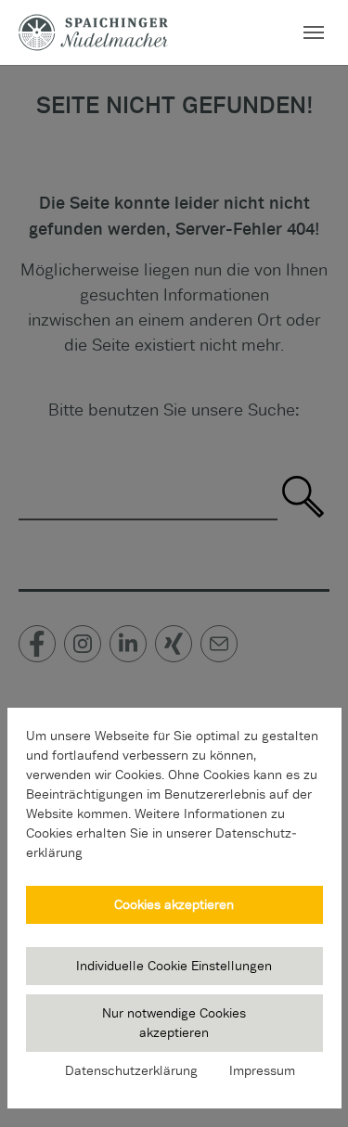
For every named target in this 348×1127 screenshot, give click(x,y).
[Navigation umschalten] (313, 32)
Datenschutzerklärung (131, 1070)
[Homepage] (93, 32)
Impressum (262, 1070)
